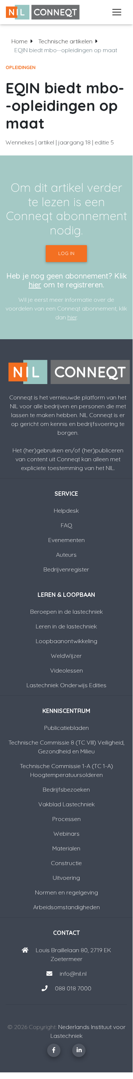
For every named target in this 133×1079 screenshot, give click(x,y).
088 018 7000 (73, 988)
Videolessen (66, 670)
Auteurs (66, 554)
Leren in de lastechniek (66, 626)
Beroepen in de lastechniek (66, 611)
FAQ (66, 525)
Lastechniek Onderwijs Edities (66, 685)
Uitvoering (66, 877)
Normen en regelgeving (66, 892)
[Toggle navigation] (117, 12)
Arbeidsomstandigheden (66, 907)
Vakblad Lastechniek (66, 804)
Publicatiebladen (66, 727)
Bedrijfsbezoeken (66, 789)
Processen (66, 818)
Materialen (66, 848)
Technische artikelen (65, 41)
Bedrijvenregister (66, 569)
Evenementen (66, 540)
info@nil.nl (72, 973)
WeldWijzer (66, 655)
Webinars (66, 833)
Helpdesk (66, 510)
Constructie (66, 863)
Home (19, 41)
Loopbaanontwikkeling (66, 641)
